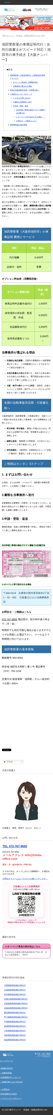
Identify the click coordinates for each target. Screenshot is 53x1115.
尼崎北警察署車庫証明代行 (16, 999)
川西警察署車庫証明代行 (15, 985)
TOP (25, 36)
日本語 (9, 762)
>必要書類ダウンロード (10, 1077)
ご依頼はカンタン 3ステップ (21, 94)
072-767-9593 (9, 619)
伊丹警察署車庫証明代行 (15, 995)
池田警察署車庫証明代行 (15, 1035)
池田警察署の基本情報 (18, 125)
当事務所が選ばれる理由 (22, 86)
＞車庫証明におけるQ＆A (11, 1082)
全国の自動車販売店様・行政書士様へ (24, 90)
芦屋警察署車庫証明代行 (15, 1022)
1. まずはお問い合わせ (21, 98)
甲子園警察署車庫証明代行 (16, 1017)
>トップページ (6, 1061)
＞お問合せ (5, 1089)
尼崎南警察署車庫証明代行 (16, 1008)
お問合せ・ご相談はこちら (26, 121)
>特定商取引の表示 (8, 1094)
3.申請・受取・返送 (20, 106)
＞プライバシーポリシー (11, 1098)
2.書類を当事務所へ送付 (22, 102)
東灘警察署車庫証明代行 (15, 1026)
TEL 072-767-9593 (14, 846)
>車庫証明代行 (6, 1068)
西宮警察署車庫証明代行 (15, 1013)
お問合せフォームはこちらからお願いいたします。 (25, 879)
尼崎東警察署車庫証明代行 (16, 1004)
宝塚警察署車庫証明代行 (15, 990)
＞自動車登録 (6, 1073)
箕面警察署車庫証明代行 (15, 1040)
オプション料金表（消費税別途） (26, 82)
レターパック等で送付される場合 (30, 117)
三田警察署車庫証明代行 (15, 1031)
